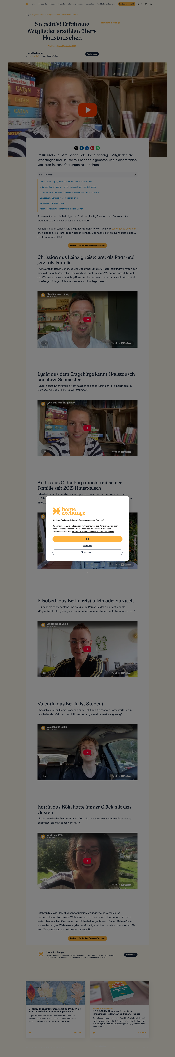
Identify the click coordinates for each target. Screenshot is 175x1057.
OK (87, 539)
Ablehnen (87, 546)
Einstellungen (87, 552)
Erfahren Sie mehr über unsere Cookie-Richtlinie (93, 532)
